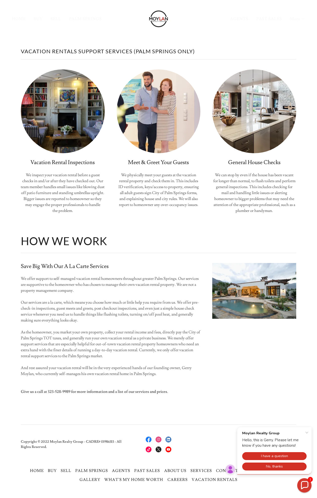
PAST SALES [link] (269, 18)
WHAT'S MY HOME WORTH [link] (133, 479)
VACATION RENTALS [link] (215, 479)
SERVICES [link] (201, 470)
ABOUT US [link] (175, 470)
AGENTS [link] (239, 18)
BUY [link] (38, 18)
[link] (158, 17)
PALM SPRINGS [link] (85, 18)
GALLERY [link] (89, 479)
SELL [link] (56, 18)
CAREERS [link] (177, 479)
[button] (297, 19)
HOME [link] (19, 18)
